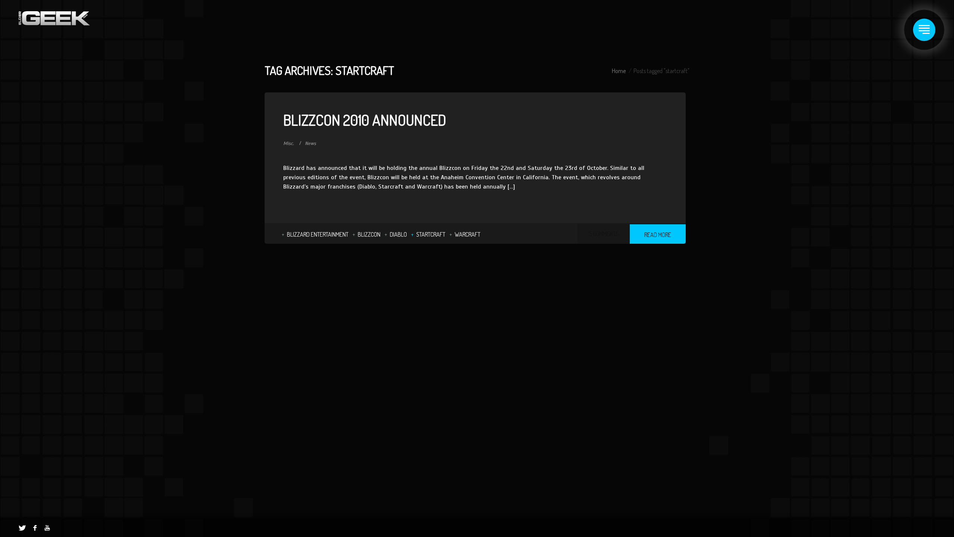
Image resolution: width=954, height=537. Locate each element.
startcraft (430, 234)
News (310, 143)
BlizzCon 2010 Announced (364, 119)
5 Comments (604, 233)
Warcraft (467, 234)
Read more (657, 235)
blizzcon (369, 234)
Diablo (398, 234)
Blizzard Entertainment (317, 234)
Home (619, 71)
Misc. (288, 143)
